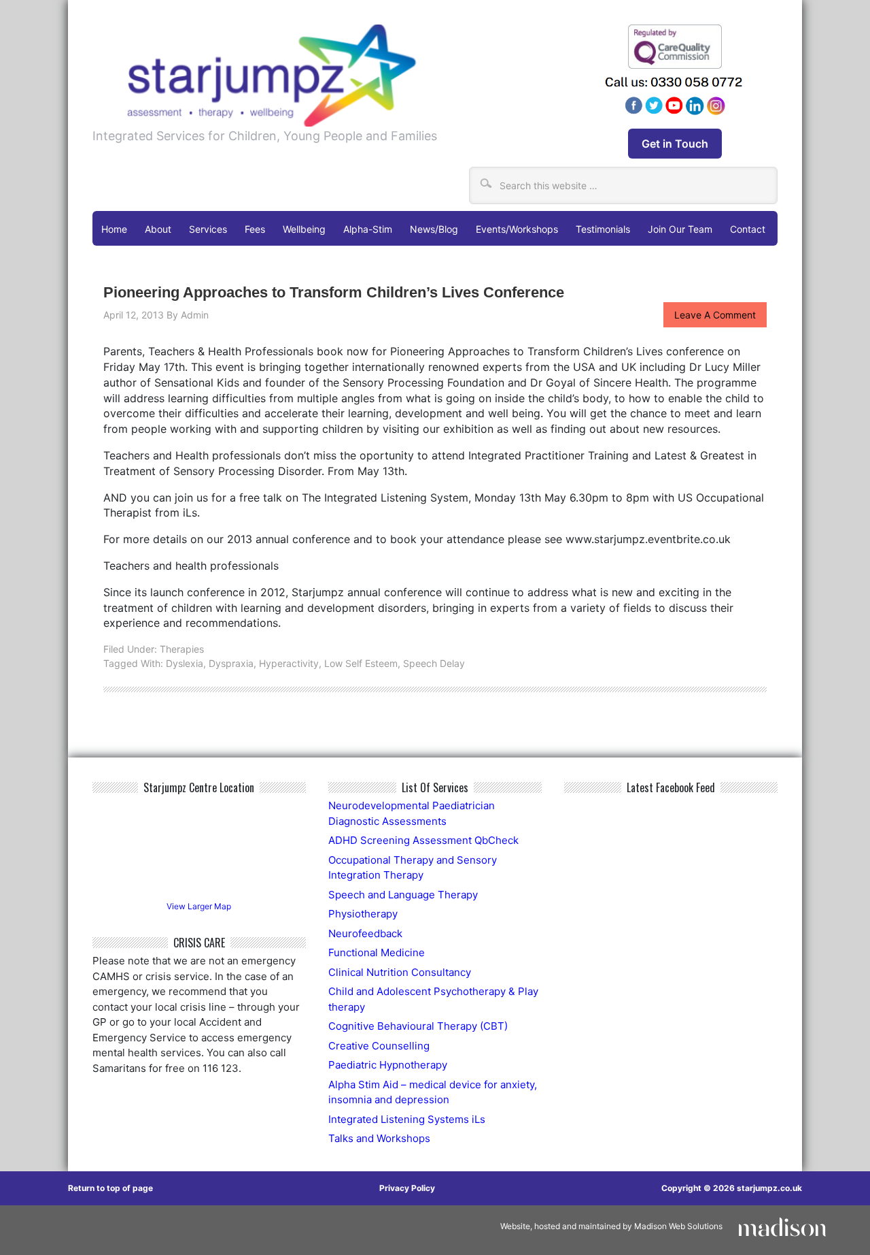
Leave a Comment (715, 315)
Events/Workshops (517, 229)
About (158, 229)
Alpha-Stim (367, 229)
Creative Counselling (379, 1045)
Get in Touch (675, 143)
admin (195, 315)
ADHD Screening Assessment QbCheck (423, 840)
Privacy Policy (407, 1188)
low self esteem (361, 663)
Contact (747, 229)
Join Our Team (680, 229)
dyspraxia (231, 663)
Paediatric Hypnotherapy (387, 1064)
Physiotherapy (363, 913)
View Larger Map (199, 906)
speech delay (434, 663)
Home (114, 229)
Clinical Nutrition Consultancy (399, 972)
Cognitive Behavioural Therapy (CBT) (418, 1026)
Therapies (182, 649)
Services (208, 229)
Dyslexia (184, 663)
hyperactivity (289, 663)
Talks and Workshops (379, 1138)
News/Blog (434, 229)
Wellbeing (304, 229)
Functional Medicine (376, 952)
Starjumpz (332, 76)
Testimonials (603, 229)
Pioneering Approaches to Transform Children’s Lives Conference (333, 292)
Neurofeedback (365, 933)
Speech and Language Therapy (403, 894)
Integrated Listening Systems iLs (406, 1119)
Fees (255, 229)
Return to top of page (110, 1188)
